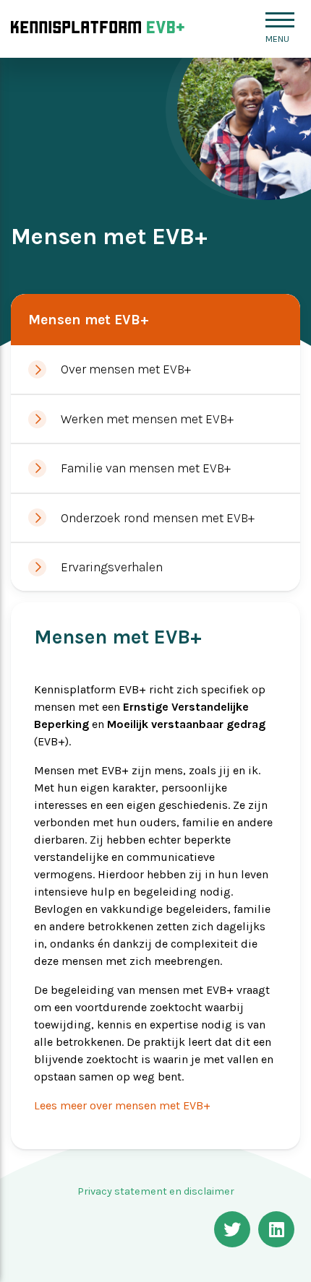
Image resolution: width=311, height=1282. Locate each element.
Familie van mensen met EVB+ (146, 468)
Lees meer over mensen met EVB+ (122, 1105)
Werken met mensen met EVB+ (147, 419)
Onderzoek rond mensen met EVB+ (158, 518)
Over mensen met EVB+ (126, 369)
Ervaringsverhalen (112, 567)
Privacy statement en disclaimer (155, 1191)
